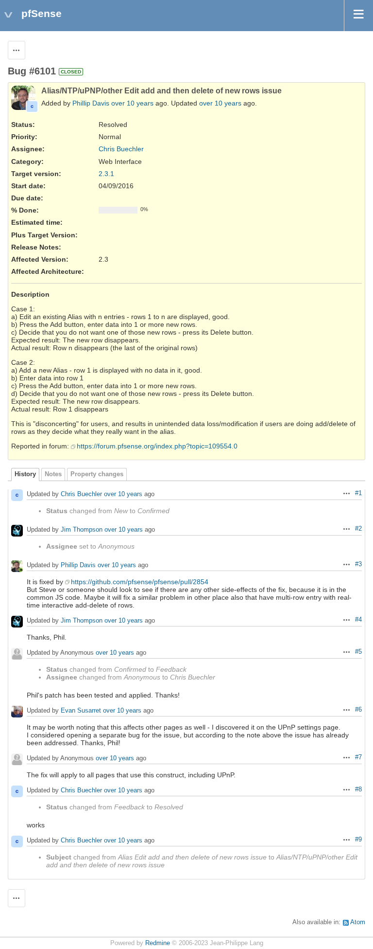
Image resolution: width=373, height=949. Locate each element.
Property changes (96, 474)
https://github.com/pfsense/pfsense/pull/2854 (139, 582)
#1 (358, 493)
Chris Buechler (121, 149)
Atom (357, 922)
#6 (358, 709)
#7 (358, 757)
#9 (358, 839)
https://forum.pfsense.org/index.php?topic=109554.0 (157, 446)
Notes (53, 474)
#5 (358, 651)
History (25, 474)
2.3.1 (106, 174)
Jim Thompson (81, 529)
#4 (358, 619)
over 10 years (132, 103)
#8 (358, 789)
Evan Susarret (81, 710)
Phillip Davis (90, 103)
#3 (358, 564)
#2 (358, 528)
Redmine (157, 943)
